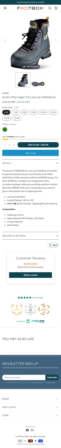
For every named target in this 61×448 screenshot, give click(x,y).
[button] (8, 8)
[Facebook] (27, 430)
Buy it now (30, 153)
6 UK (6, 112)
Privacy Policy (50, 382)
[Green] (4, 129)
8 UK (24, 112)
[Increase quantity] (13, 144)
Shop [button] (5, 398)
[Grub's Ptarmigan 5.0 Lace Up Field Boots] (22, 79)
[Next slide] (56, 40)
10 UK (43, 112)
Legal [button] (5, 415)
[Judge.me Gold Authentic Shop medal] (17, 309)
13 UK (16, 118)
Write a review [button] (30, 274)
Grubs (5, 92)
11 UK (53, 112)
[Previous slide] (5, 40)
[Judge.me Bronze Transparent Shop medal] (44, 309)
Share (54, 245)
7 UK (15, 112)
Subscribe (52, 377)
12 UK (6, 118)
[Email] (32, 430)
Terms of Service (37, 382)
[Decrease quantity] (4, 144)
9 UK (33, 112)
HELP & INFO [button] (9, 407)
